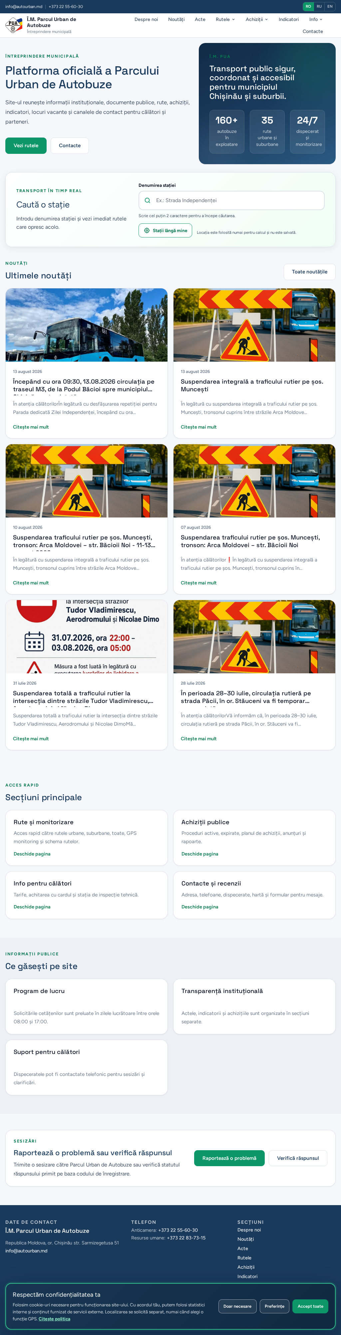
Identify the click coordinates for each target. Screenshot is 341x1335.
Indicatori (289, 19)
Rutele (223, 19)
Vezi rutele (26, 146)
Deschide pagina (32, 854)
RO (308, 6)
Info (313, 19)
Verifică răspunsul (298, 1158)
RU (319, 6)
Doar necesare (237, 1306)
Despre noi (146, 19)
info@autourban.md (23, 6)
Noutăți (176, 19)
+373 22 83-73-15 (186, 1238)
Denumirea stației (157, 185)
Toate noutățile (309, 272)
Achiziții (254, 19)
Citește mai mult (31, 427)
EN (330, 6)
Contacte (313, 31)
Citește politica (54, 1318)
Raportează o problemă (229, 1158)
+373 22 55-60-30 (178, 1230)
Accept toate (310, 1306)
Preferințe (274, 1306)
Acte (200, 19)
